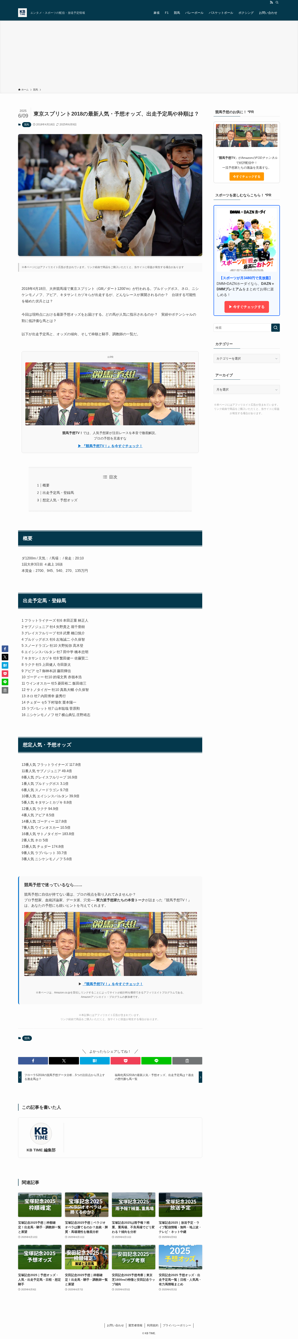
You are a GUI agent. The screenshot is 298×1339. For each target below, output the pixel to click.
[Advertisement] (149, 55)
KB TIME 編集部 (41, 1150)
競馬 (26, 124)
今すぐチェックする (246, 176)
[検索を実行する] (275, 328)
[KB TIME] (22, 12)
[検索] (277, 2)
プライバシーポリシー (177, 1325)
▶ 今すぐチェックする (247, 307)
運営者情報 (135, 1325)
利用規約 (152, 1325)
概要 (46, 485)
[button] (33, 1060)
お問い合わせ (115, 1325)
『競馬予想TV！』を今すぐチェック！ (113, 984)
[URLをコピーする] (187, 1060)
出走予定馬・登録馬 (58, 493)
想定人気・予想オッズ (60, 500)
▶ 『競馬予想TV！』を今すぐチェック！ (110, 446)
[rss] (271, 2)
